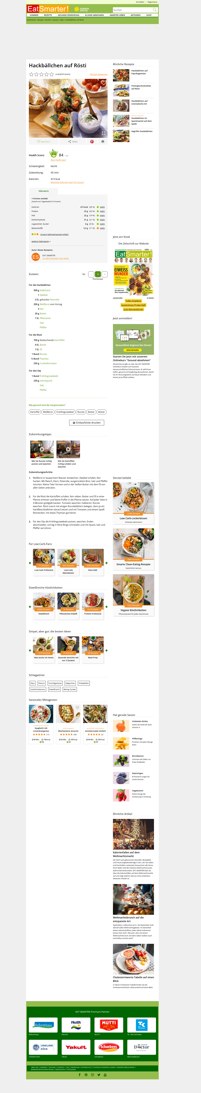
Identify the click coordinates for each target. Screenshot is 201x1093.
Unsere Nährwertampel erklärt (54, 234)
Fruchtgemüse (55, 683)
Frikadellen (84, 683)
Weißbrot (44, 304)
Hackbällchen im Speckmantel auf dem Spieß (141, 121)
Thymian (44, 358)
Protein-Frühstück (92, 613)
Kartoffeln (59, 340)
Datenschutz (86, 1067)
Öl (41, 349)
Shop (149, 15)
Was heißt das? (58, 159)
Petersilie (54, 299)
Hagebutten (137, 790)
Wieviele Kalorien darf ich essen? (67, 182)
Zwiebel (44, 294)
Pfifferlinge (137, 738)
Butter (43, 313)
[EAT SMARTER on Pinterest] (86, 1075)
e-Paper (150, 297)
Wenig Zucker (70, 689)
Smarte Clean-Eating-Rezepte (133, 564)
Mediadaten (60, 1069)
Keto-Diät (92, 570)
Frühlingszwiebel (65, 411)
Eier (42, 308)
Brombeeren (138, 756)
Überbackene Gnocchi (68, 731)
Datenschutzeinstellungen (104, 1067)
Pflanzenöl (45, 318)
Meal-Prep (93, 657)
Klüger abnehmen (94, 15)
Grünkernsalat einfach (95, 731)
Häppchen (70, 683)
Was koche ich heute (43, 657)
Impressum (75, 1067)
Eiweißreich (44, 613)
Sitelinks (52, 1067)
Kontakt (60, 1067)
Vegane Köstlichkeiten (133, 610)
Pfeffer (43, 327)
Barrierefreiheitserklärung (42, 1069)
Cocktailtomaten (48, 363)
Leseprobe (118, 297)
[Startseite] (48, 9)
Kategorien (71, 1069)
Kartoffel (34, 411)
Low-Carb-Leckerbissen (133, 518)
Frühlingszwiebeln (49, 376)
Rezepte (48, 15)
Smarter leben (117, 15)
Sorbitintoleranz (37, 689)
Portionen (98, 278)
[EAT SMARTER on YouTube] (105, 1075)
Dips (32, 683)
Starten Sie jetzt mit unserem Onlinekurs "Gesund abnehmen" (132, 358)
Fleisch (41, 683)
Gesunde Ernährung (68, 15)
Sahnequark (46, 380)
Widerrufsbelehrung (125, 1067)
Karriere (43, 1067)
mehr (102, 207)
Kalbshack (45, 290)
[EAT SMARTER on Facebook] (80, 1075)
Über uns (34, 1067)
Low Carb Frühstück (44, 570)
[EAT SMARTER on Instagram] (92, 1075)
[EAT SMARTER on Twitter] (99, 1075)
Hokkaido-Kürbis (140, 721)
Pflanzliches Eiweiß (68, 613)
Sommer (34, 15)
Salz (42, 322)
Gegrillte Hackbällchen (141, 131)
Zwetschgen (137, 773)
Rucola (43, 354)
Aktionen (135, 15)
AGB (67, 1067)
